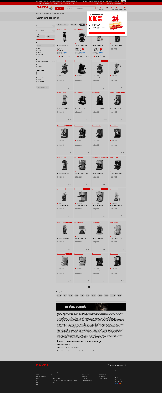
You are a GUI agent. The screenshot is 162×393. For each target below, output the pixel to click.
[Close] (125, 13)
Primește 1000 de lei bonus (107, 33)
